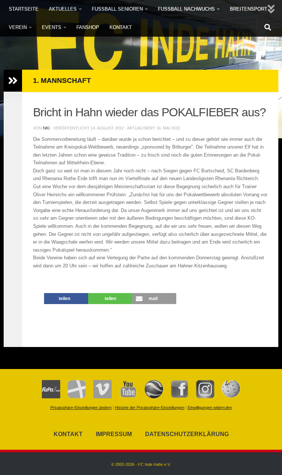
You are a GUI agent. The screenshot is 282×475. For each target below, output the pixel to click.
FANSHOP (87, 27)
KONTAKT (120, 27)
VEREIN (18, 27)
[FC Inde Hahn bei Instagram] (201, 397)
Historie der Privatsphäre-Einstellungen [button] (149, 407)
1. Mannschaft (62, 80)
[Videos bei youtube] (124, 397)
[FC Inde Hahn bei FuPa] (51, 397)
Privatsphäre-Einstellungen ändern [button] (81, 407)
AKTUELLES (63, 9)
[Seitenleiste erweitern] (13, 81)
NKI (46, 128)
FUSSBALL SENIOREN (117, 9)
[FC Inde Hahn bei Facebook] (176, 397)
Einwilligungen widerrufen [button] (210, 407)
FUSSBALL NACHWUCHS (186, 9)
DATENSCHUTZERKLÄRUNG (187, 434)
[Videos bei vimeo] (99, 397)
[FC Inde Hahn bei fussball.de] (73, 397)
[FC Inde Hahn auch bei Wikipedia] (227, 397)
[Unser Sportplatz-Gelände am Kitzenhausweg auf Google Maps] (150, 397)
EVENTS (51, 27)
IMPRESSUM (114, 434)
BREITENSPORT (248, 9)
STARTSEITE (24, 9)
